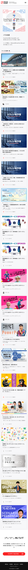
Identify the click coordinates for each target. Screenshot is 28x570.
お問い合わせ (16, 564)
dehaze (25, 2)
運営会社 (6, 564)
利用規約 (21, 564)
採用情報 (11, 564)
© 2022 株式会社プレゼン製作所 (14, 568)
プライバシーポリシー (14, 566)
